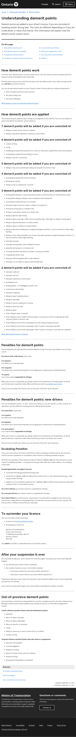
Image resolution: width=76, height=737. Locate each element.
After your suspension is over (51, 51)
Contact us (47, 707)
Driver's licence (34, 12)
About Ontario (6, 725)
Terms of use (61, 725)
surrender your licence (54, 384)
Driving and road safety (17, 12)
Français (44, 4)
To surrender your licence (50, 48)
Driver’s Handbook (9, 675)
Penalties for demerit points (14, 55)
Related (44, 58)
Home (4, 12)
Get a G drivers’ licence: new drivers (14, 680)
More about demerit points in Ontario (14, 334)
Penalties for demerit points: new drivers (18, 58)
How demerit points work (13, 48)
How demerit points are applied (15, 51)
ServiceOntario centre (25, 521)
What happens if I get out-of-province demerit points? (20, 103)
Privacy (49, 725)
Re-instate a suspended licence (12, 671)
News (41, 725)
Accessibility (20, 725)
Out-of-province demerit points (52, 55)
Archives (32, 725)
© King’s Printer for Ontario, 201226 (14, 729)
